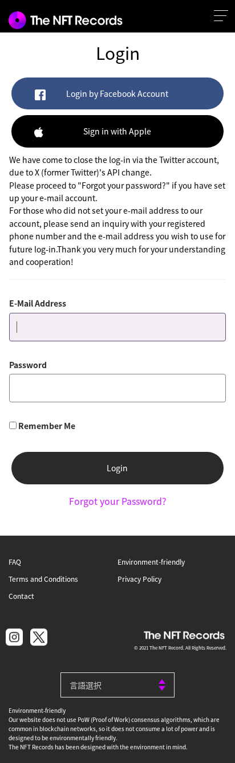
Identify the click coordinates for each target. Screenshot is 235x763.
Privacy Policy (139, 579)
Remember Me (46, 425)
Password (28, 364)
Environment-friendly (151, 561)
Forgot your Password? (118, 501)
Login (117, 468)
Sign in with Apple (117, 131)
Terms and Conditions (43, 579)
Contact (21, 596)
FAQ (15, 561)
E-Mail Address (37, 303)
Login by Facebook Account (117, 93)
